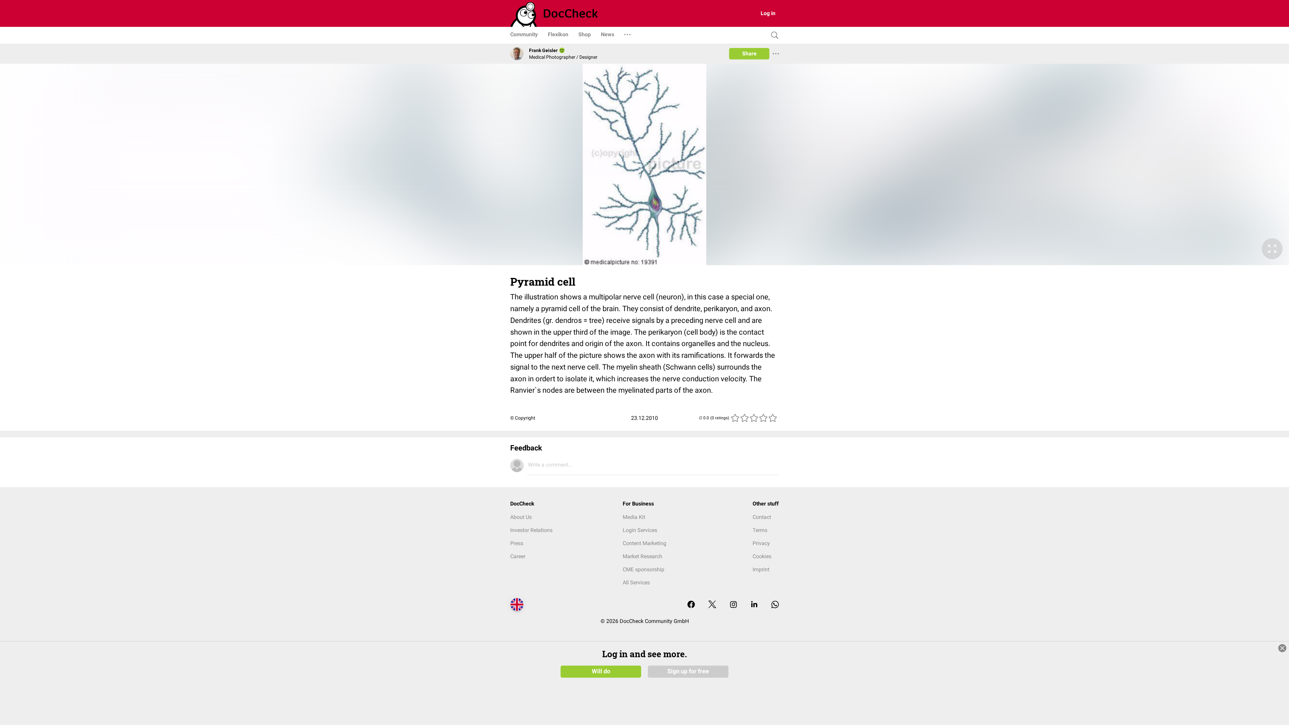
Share (749, 53)
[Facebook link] (691, 605)
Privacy (761, 543)
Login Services (640, 530)
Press (516, 543)
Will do (601, 671)
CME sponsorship (643, 569)
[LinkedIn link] (754, 605)
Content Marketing (644, 543)
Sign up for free (688, 671)
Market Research (642, 556)
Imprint (761, 569)
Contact (762, 517)
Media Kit (634, 517)
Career (517, 556)
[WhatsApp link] (775, 605)
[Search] (773, 35)
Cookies (762, 556)
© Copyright (522, 418)
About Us (521, 517)
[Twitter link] (712, 605)
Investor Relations (531, 530)
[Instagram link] (733, 605)
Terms (760, 530)
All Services (636, 582)
